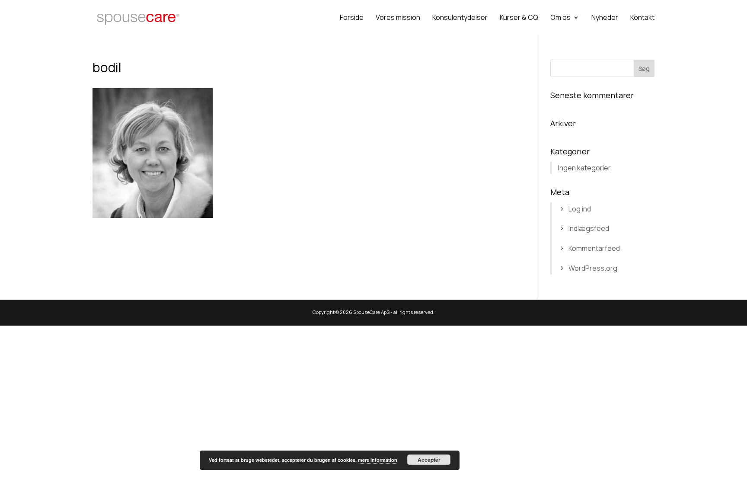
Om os (560, 18)
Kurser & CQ (519, 18)
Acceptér (429, 460)
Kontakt (642, 18)
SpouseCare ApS (371, 312)
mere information (377, 460)
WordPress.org (592, 268)
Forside (352, 18)
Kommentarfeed (594, 248)
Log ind (579, 209)
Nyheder (604, 18)
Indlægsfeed (588, 228)
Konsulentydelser (460, 18)
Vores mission (398, 18)
